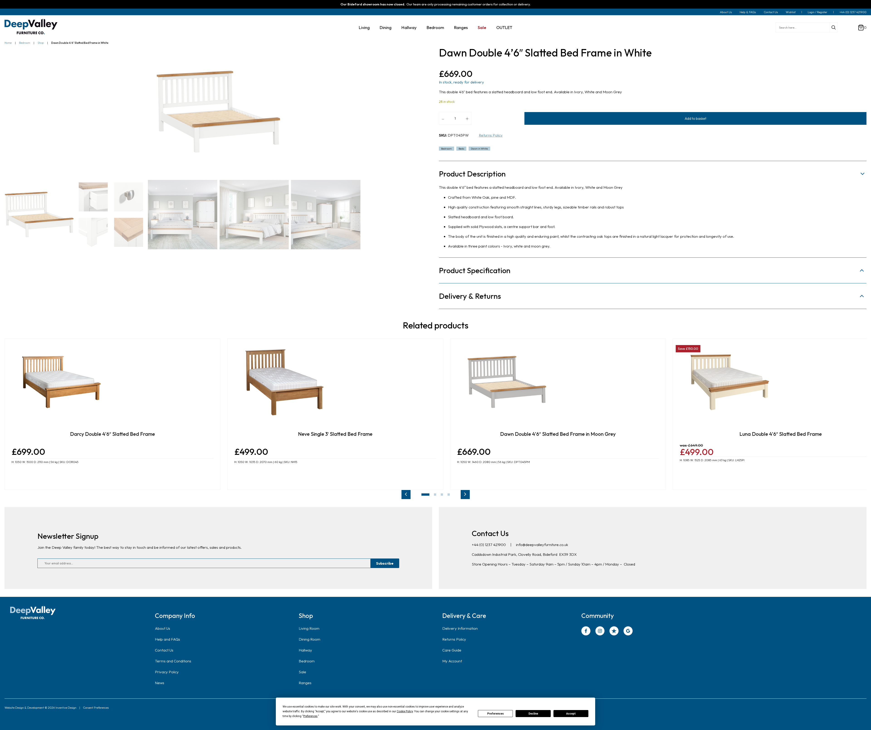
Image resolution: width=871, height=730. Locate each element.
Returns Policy (491, 135)
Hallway (409, 27)
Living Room (309, 628)
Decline (533, 713)
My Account (452, 661)
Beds (461, 148)
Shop (41, 42)
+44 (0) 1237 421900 (852, 12)
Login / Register (817, 12)
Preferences (495, 713)
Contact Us (771, 12)
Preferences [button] (310, 716)
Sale (482, 27)
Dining (385, 27)
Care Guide (451, 650)
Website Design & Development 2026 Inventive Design (40, 707)
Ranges (461, 27)
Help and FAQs (167, 639)
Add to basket (695, 118)
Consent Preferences (96, 707)
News (159, 682)
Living (364, 27)
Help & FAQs (748, 12)
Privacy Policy (167, 671)
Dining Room (309, 639)
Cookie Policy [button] (405, 711)
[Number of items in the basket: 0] (861, 27)
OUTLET (504, 27)
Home (8, 42)
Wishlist (791, 12)
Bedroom (435, 27)
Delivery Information (460, 628)
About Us (726, 12)
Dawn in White (479, 148)
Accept (571, 713)
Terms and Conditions (173, 661)
